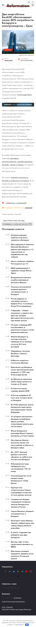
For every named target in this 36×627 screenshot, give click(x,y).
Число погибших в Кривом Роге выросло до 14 (22, 262)
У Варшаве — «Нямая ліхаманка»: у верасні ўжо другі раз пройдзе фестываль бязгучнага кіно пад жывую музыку (22, 315)
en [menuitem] (33, 1)
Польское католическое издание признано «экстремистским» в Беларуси (21, 290)
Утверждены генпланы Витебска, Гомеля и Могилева (20, 353)
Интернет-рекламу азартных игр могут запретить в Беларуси (20, 237)
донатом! (28, 208)
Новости (8, 49)
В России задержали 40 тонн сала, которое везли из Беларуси (21, 397)
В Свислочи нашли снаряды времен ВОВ (20, 390)
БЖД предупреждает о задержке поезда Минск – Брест (22, 270)
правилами (17, 598)
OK (27, 624)
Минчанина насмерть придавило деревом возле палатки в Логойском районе (22, 555)
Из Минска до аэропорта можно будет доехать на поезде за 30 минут (21, 381)
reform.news (9, 60)
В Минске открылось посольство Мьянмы (20, 361)
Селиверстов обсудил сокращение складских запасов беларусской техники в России (21, 503)
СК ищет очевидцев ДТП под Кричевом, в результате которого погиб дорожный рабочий (22, 328)
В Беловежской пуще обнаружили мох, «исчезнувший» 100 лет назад (21, 467)
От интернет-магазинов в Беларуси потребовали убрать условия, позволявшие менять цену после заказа (22, 421)
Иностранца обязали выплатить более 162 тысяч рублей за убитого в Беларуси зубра (22, 444)
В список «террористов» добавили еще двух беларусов (21, 535)
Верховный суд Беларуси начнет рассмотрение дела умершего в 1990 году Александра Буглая (22, 371)
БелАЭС (18, 214)
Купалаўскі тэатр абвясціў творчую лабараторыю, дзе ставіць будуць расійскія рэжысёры (22, 524)
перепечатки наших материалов (13, 601)
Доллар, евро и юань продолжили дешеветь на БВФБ (22, 544)
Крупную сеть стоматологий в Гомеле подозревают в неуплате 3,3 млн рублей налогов (21, 491)
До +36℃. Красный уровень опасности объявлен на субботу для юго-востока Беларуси (21, 455)
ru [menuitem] (28, 1)
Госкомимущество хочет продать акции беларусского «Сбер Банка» (21, 479)
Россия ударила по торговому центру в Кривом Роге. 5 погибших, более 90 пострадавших (22, 302)
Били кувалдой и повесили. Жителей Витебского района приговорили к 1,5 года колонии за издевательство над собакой (22, 251)
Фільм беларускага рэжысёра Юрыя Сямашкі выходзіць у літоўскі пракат (22, 433)
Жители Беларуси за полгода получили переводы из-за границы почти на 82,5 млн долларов (21, 342)
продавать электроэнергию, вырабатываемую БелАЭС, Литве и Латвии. (17, 161)
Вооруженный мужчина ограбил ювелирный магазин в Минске (21, 280)
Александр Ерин (8, 214)
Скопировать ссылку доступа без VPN (17, 224)
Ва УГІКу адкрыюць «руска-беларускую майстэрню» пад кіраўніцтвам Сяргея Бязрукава (22, 408)
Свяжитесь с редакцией (16, 203)
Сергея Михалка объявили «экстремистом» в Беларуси (22, 513)
